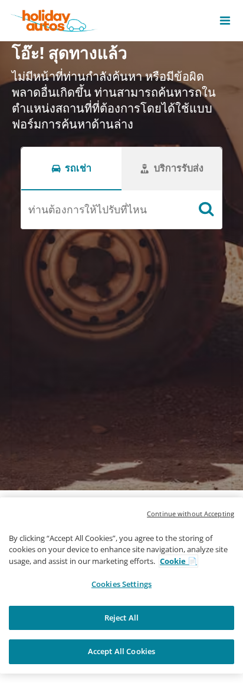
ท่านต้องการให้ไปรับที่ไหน (87, 209)
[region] (121, 585)
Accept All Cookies (121, 651)
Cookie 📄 (178, 561)
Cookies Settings (121, 584)
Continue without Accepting (190, 513)
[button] (225, 20)
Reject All (121, 617)
